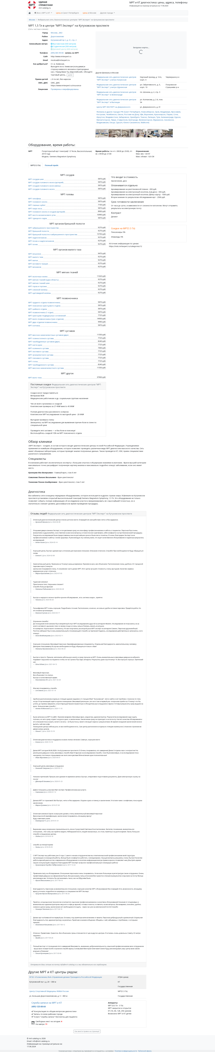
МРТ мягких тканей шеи (39, 283)
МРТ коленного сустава (38, 348)
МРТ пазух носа (35, 208)
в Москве (89, 13)
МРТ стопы (33, 361)
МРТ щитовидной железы (39, 293)
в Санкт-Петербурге (67, 13)
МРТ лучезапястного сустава (40, 355)
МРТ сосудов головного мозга (41, 189)
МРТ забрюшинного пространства (43, 228)
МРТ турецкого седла (37, 218)
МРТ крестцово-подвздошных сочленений (47, 315)
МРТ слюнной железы (37, 290)
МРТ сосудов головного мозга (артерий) (45, 182)
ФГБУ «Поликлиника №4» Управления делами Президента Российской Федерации (65, 977)
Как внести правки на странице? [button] (87, 1031)
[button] (102, 133)
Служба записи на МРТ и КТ (46, 1002)
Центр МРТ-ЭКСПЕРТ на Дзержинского (113, 107)
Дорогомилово (57, 36)
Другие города (106, 13)
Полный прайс (51, 165)
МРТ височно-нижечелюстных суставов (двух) (48, 335)
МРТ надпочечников (37, 238)
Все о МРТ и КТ (43, 13)
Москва (32, 19)
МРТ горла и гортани (37, 286)
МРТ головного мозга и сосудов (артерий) (46, 212)
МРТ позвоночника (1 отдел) (40, 312)
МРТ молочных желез (37, 276)
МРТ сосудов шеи (36, 179)
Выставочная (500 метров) (64, 44)
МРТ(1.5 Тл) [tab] (35, 165)
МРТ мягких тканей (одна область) (43, 280)
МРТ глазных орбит (36, 205)
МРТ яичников (34, 267)
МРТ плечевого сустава (38, 358)
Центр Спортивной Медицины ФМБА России (49, 991)
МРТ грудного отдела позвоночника (44, 302)
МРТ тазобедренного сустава (41, 365)
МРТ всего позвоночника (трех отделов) (46, 319)
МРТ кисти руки (35, 345)
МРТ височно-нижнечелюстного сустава (46, 368)
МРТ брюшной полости (38, 231)
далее (70, 75)
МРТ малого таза (35, 257)
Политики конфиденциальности (126, 1051)
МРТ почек (33, 244)
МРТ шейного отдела (37, 309)
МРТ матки (33, 260)
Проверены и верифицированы (65, 89)
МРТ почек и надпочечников (41, 241)
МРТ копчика (34, 325)
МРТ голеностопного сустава (41, 338)
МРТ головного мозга (37, 202)
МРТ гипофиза (34, 198)
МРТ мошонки (34, 254)
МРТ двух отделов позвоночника (42, 322)
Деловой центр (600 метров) (65, 49)
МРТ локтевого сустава (38, 351)
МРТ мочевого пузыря (38, 264)
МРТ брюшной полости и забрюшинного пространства (52, 234)
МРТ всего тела (35, 377)
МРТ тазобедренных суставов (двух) (44, 341)
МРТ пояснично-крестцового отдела (44, 306)
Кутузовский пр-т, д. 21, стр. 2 (64, 40)
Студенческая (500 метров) (64, 46)
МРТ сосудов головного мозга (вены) (44, 186)
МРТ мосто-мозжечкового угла (41, 215)
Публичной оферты (145, 1051)
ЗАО (60, 33)
